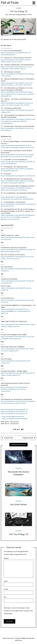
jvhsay (11, 14)
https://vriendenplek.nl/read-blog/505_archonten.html (18, 176)
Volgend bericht (28, 438)
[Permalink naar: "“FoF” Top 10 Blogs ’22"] (18, 519)
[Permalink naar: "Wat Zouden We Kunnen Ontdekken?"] (18, 457)
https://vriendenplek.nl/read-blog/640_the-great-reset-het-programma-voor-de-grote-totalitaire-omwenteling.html (18, 121)
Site (5, 597)
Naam (6, 581)
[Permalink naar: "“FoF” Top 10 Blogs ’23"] (18, 27)
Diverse (18, 8)
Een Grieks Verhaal (18, 505)
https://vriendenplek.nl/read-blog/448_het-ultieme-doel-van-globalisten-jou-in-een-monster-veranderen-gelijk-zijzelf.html (18, 94)
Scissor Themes (15, 638)
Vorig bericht (8, 438)
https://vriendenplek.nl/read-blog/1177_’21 (14, 411)
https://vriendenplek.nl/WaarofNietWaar (15, 418)
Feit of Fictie (9, 2)
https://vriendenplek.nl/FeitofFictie (13, 416)
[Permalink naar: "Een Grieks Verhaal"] (18, 489)
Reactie (6, 558)
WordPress (18, 640)
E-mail (6, 589)
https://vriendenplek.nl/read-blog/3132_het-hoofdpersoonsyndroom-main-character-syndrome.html (14, 389)
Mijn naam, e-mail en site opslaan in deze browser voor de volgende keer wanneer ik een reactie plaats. (18, 610)
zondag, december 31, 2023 (23, 14)
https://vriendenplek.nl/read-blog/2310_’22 (14, 409)
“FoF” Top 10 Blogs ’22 (18, 534)
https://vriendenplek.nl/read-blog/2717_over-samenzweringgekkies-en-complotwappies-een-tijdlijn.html (16, 311)
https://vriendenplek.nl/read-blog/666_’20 (14, 413)
